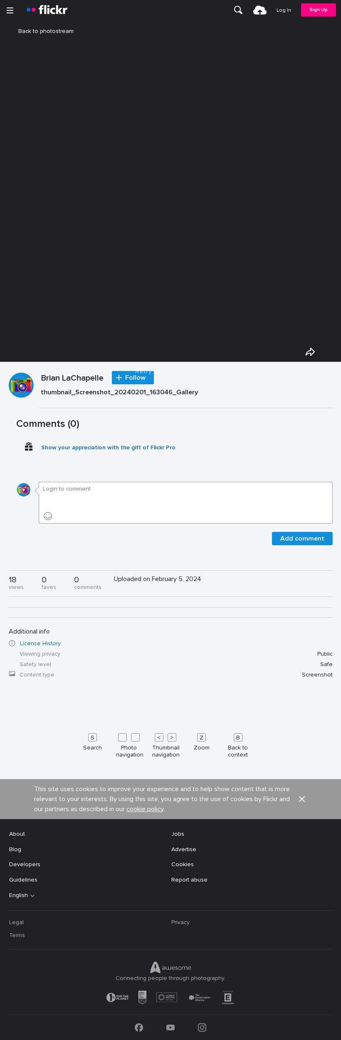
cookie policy (144, 809)
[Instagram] (202, 1027)
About (17, 833)
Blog (15, 849)
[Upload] (260, 10)
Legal (16, 922)
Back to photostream (46, 31)
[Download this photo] (329, 351)
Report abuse (189, 879)
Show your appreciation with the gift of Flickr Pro (108, 447)
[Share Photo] (310, 351)
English (18, 895)
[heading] (47, 10)
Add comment (302, 538)
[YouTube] (170, 1027)
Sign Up (318, 10)
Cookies (182, 864)
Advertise (183, 849)
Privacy (180, 922)
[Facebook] (139, 1027)
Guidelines (23, 879)
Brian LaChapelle (72, 378)
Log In (284, 10)
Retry (143, 371)
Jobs (177, 833)
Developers (24, 864)
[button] (302, 799)
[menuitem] (238, 10)
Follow (135, 377)
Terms (17, 935)
